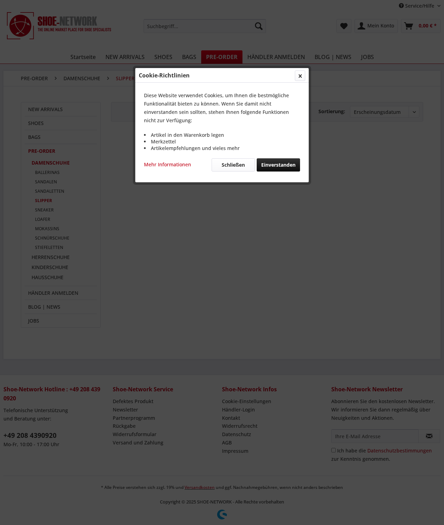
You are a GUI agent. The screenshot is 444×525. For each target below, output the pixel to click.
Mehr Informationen (167, 164)
